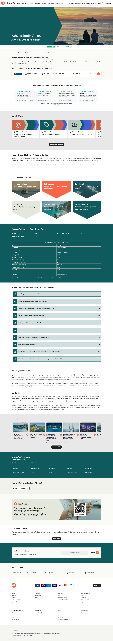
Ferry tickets (14, 604)
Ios (38, 53)
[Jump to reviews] (56, 46)
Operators (43, 3)
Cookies (60, 612)
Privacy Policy (61, 615)
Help (82, 601)
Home (13, 53)
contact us (55, 633)
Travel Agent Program (40, 615)
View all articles (56, 447)
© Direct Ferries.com (16, 630)
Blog (61, 3)
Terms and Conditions (63, 619)
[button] (57, 294)
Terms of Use (61, 617)
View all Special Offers (56, 144)
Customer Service (85, 599)
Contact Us (83, 597)
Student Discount (16, 619)
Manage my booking (62, 597)
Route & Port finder (35, 3)
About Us (14, 612)
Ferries (36, 597)
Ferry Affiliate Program (40, 612)
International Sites (16, 615)
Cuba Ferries (84, 612)
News (13, 617)
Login (59, 595)
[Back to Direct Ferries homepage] (10, 3)
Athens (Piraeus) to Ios (21, 488)
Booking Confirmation (63, 599)
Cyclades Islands (29, 53)
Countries (57, 3)
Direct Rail (83, 615)
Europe (20, 53)
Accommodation (38, 595)
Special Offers (50, 3)
